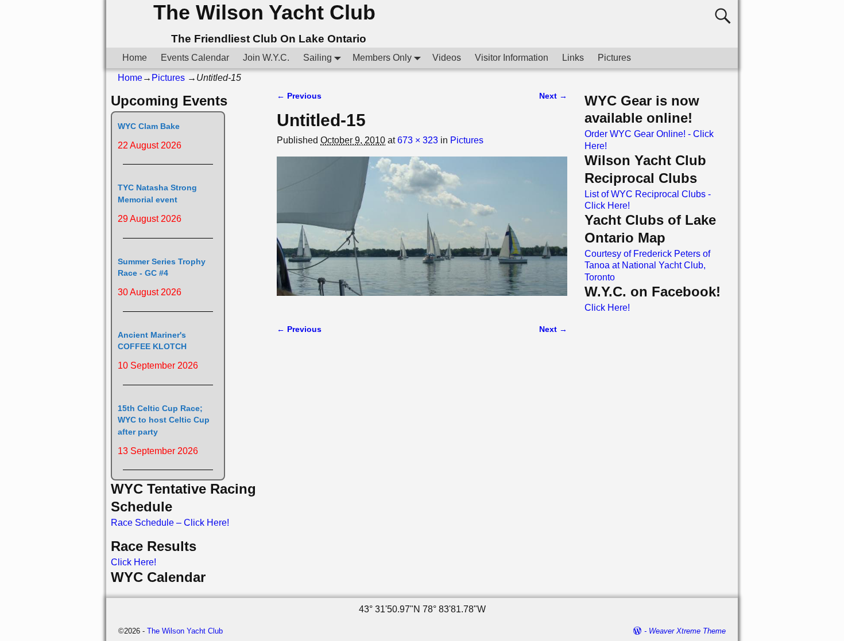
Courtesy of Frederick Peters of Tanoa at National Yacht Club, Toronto (647, 265)
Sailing (317, 57)
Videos (446, 57)
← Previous (299, 95)
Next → (553, 95)
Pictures (614, 57)
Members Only (382, 57)
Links (573, 57)
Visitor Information (511, 57)
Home (134, 57)
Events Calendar (195, 57)
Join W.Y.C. (266, 57)
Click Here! (133, 562)
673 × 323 (417, 140)
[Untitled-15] (422, 233)
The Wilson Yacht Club (264, 12)
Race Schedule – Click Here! (170, 522)
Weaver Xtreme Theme (687, 631)
